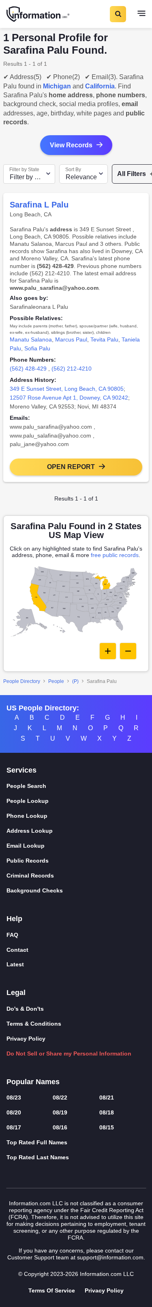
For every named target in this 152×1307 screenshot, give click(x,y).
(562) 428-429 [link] (28, 368)
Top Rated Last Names (37, 1157)
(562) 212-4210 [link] (71, 368)
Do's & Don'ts (25, 1008)
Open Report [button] (71, 466)
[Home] (38, 14)
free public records (115, 555)
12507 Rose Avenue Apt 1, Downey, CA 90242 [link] (69, 397)
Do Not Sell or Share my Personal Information (68, 1053)
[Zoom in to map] (108, 651)
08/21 (106, 1097)
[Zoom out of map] (128, 651)
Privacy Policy (25, 1038)
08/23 (13, 1097)
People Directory (21, 681)
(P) (75, 681)
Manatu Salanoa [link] (31, 339)
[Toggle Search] (117, 14)
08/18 (106, 1112)
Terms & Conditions (33, 1023)
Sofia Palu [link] (37, 348)
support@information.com (110, 1257)
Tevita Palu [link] (104, 339)
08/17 (13, 1127)
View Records (71, 145)
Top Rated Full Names (36, 1142)
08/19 (60, 1112)
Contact (17, 950)
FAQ (12, 935)
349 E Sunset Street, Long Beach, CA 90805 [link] (67, 388)
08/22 (60, 1097)
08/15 (106, 1127)
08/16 (60, 1127)
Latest (15, 964)
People (56, 681)
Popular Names (33, 1082)
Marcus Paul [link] (71, 339)
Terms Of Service (51, 1290)
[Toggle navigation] (141, 14)
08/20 (13, 1112)
